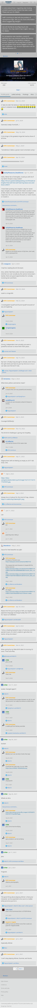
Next (20, 969)
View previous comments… (9, 205)
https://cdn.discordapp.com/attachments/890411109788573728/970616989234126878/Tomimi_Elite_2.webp (20, 575)
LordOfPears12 (10, 400)
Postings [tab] (25, 94)
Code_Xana (9, 909)
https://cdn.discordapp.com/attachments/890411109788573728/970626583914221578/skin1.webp (20, 592)
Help (2, 995)
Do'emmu (7, 379)
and (16, 202)
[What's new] (31, 2)
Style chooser (4, 981)
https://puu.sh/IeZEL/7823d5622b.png (16, 768)
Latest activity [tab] (16, 94)
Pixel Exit (9, 1006)
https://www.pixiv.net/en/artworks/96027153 (18, 562)
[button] (14, 2)
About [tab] (33, 94)
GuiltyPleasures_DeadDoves (13, 173)
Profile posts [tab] (5, 94)
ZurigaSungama (11, 328)
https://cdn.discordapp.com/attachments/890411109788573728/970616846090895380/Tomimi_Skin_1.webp (20, 570)
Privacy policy (4, 992)
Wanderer (7, 545)
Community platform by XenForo (17, 1003)
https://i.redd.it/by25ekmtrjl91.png (12, 499)
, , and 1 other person (18, 906)
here (10, 12)
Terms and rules (5, 988)
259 (4, 85)
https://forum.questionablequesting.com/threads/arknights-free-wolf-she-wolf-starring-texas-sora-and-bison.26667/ (18, 183)
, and (14, 861)
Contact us (4, 985)
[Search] (35, 2)
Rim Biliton (27, 75)
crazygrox (7, 264)
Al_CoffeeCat (9, 441)
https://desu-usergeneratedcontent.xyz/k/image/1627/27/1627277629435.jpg (18, 480)
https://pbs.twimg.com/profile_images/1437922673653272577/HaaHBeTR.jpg (20, 813)
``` (4, 474)
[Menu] (2, 2)
